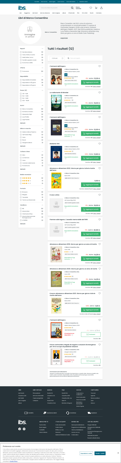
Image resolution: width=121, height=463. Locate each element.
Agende (93, 395)
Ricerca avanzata (78, 7)
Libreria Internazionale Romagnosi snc (28, 217)
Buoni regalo (52, 1)
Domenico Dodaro (27, 111)
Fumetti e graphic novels (29, 60)
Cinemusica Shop (27, 214)
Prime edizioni (36, 393)
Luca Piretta (25, 117)
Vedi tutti (22, 123)
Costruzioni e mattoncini (79, 393)
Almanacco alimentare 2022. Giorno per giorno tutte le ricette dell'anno (72, 169)
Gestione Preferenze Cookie (62, 435)
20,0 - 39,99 (25, 100)
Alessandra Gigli (27, 114)
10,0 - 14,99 (25, 96)
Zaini (92, 400)
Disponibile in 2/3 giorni (29, 85)
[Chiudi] (118, 453)
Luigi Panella (25, 119)
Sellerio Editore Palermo (29, 132)
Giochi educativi (80, 397)
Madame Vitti (54, 144)
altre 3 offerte (96, 238)
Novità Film (65, 393)
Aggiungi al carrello (92, 82)
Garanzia (58, 432)
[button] (72, 8)
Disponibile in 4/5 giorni (29, 82)
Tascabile (25, 197)
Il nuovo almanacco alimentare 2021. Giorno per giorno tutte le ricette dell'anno (72, 294)
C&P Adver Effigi (26, 134)
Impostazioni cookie (86, 453)
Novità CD (50, 393)
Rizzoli (24, 140)
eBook (20, 403)
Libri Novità (21, 393)
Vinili (48, 398)
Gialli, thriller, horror (27, 57)
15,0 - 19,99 (25, 98)
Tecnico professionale (28, 200)
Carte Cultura (60, 1)
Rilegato (24, 194)
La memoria (25, 157)
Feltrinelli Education (93, 435)
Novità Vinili (50, 400)
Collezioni (35, 400)
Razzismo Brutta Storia (94, 438)
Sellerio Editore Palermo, (70, 71)
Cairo (24, 137)
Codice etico (74, 435)
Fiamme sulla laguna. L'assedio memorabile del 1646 (69, 220)
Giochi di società (81, 399)
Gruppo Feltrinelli (92, 425)
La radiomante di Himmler (59, 93)
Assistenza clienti (83, 1)
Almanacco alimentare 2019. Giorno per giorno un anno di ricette (73, 244)
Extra (23, 155)
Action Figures (80, 406)
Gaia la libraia (43, 432)
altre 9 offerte (96, 86)
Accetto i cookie (100, 453)
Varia (23, 160)
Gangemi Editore (27, 142)
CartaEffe (36, 1)
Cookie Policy (13, 461)
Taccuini (93, 393)
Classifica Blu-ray (67, 398)
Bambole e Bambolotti (79, 403)
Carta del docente (70, 1)
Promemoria (26, 165)
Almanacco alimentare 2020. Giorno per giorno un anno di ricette (73, 269)
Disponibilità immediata (29, 80)
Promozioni (25, 71)
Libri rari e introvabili (38, 395)
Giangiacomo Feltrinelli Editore (94, 428)
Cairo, (65, 249)
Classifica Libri (22, 395)
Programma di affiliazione (78, 427)
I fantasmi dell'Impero (58, 66)
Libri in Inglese (22, 400)
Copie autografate (38, 398)
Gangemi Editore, (68, 352)
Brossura (24, 192)
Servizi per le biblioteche (77, 425)
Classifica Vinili (51, 403)
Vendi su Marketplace (77, 430)
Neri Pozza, (67, 98)
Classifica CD (51, 395)
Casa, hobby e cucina (28, 54)
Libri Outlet (21, 398)
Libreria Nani (25, 211)
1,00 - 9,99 (25, 93)
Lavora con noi (75, 432)
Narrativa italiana (27, 52)
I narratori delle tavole (28, 163)
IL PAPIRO (24, 220)
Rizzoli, (66, 175)
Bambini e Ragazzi (67, 403)
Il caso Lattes (54, 195)
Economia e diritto (27, 62)
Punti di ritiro (44, 1)
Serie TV (64, 400)
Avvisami (92, 334)
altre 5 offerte (96, 137)
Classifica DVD (66, 395)
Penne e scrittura (95, 398)
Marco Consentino (27, 109)
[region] (60, 453)
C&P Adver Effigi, (68, 200)
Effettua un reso (59, 430)
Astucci (93, 403)
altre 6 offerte (96, 263)
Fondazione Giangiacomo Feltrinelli (95, 432)
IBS (23, 208)
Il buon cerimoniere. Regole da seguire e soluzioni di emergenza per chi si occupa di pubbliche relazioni (73, 346)
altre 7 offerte (96, 162)
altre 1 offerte (96, 189)
